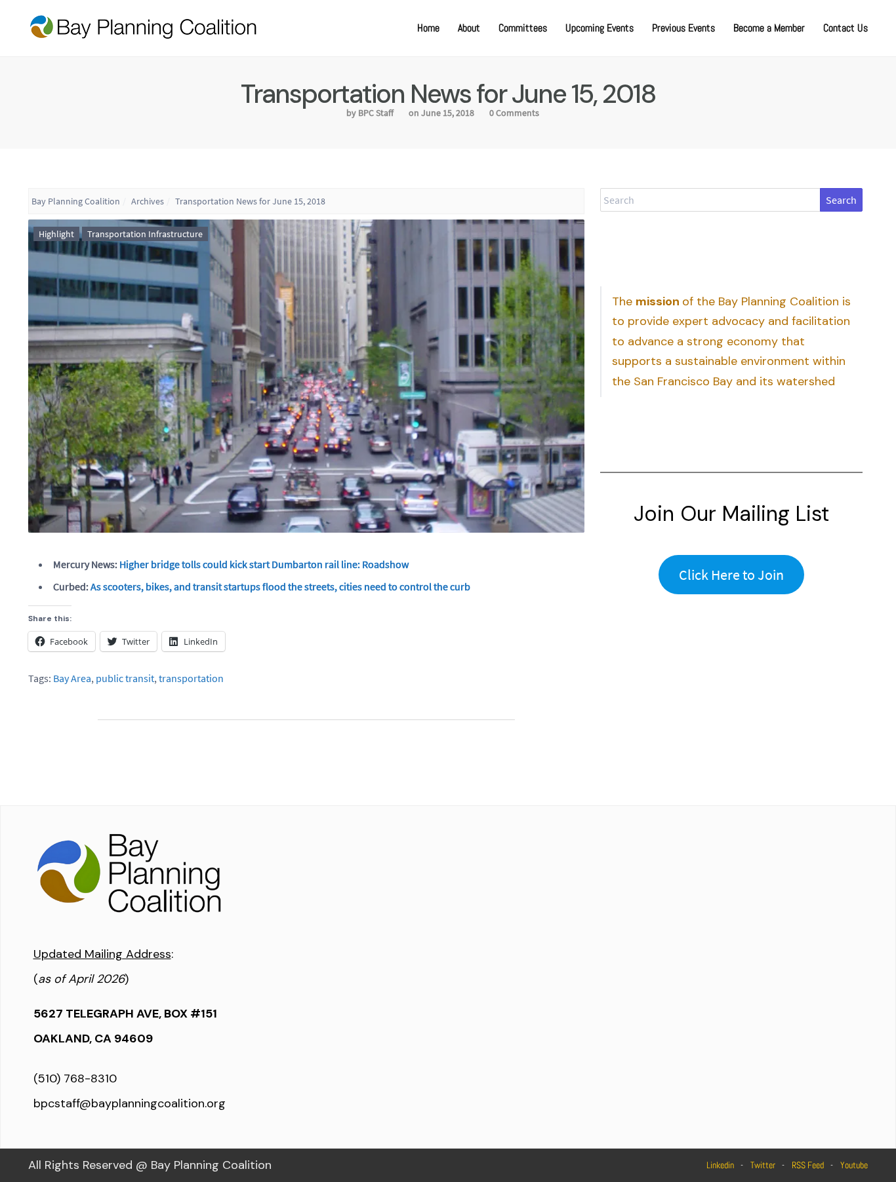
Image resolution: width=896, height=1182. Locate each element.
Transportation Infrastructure (145, 234)
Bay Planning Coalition (75, 201)
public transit (125, 678)
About (469, 28)
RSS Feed (808, 1165)
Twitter (762, 1165)
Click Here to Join (731, 574)
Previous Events (683, 28)
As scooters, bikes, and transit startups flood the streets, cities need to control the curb (280, 586)
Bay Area (72, 678)
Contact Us (845, 28)
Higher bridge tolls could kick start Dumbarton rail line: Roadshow (264, 564)
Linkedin (720, 1165)
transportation (191, 678)
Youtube (854, 1165)
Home (428, 28)
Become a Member (769, 28)
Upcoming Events (599, 28)
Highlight (56, 234)
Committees (523, 28)
